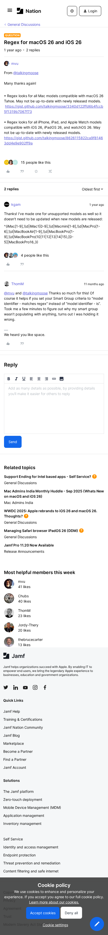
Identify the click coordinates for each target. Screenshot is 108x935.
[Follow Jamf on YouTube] (25, 687)
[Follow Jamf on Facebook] (44, 687)
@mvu (9, 293)
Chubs (23, 596)
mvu (14, 63)
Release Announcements (24, 551)
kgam (16, 204)
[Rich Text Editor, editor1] (54, 409)
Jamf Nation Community (23, 727)
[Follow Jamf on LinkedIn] (15, 687)
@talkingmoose (25, 73)
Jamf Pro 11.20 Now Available (29, 545)
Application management (23, 815)
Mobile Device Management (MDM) (32, 807)
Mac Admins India (18, 502)
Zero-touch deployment (22, 799)
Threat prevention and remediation (31, 863)
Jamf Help (11, 711)
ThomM (17, 284)
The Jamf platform (18, 791)
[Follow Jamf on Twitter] (5, 687)
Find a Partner (14, 759)
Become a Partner (18, 751)
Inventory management (22, 823)
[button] (10, 12)
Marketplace (13, 743)
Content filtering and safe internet (31, 871)
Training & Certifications (22, 719)
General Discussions (24, 24)
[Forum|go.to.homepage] (29, 11)
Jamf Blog (11, 735)
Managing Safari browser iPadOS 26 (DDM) (41, 530)
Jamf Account (14, 767)
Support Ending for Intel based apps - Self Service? (47, 476)
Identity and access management (30, 847)
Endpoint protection (19, 855)
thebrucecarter (30, 639)
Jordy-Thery (28, 625)
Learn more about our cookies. (54, 902)
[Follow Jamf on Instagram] (35, 687)
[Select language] (72, 11)
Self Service (13, 839)
